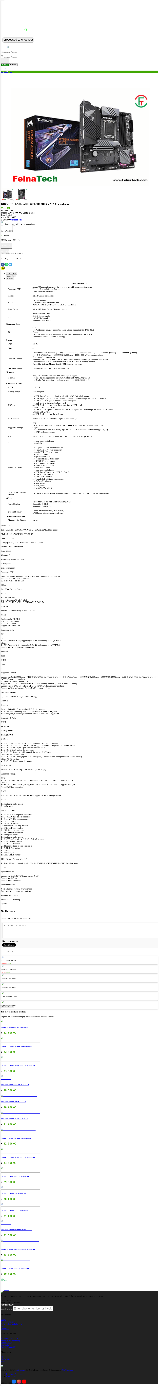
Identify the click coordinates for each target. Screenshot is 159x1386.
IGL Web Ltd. (67, 1370)
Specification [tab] (11, 273)
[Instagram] (19, 1382)
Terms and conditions (9, 1338)
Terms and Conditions (14, 1374)
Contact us (5, 1328)
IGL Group (20, 1370)
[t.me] (10, 264)
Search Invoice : (7, 1309)
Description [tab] (11, 276)
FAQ (3, 1326)
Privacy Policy (6, 1343)
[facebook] (3, 264)
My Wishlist (5, 1359)
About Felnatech (7, 1322)
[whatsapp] (6, 264)
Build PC (5, 65)
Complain (5, 1345)
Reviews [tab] (10, 278)
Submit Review (9, 945)
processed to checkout (18, 39)
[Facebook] (14, 1382)
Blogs (3, 1320)
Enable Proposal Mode (10, 1347)
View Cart (5, 1357)
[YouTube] (24, 1382)
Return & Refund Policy (10, 1340)
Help (3, 1361)
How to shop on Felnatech (11, 1324)
